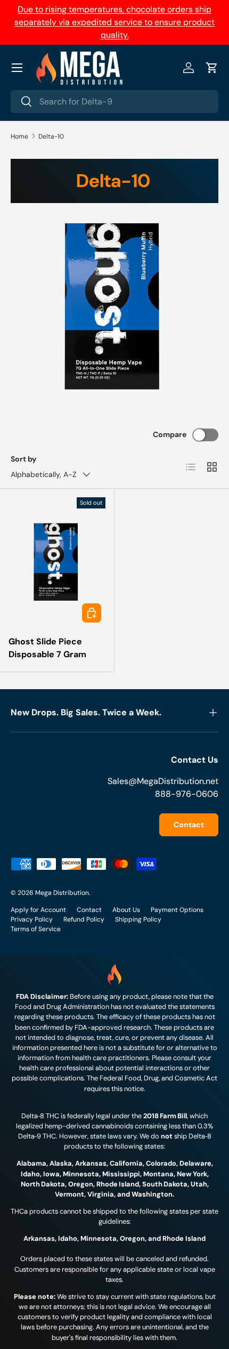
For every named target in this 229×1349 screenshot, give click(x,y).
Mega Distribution (62, 892)
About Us (126, 910)
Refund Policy (83, 919)
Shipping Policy (138, 919)
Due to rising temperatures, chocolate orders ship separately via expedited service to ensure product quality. (114, 22)
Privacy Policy (32, 919)
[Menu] (17, 67)
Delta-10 (51, 136)
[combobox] (114, 101)
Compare (169, 434)
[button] (212, 67)
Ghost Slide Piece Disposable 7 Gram (47, 648)
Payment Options (177, 910)
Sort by (24, 459)
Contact (189, 824)
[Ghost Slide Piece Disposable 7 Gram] (57, 562)
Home (19, 136)
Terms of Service (36, 929)
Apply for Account (38, 910)
